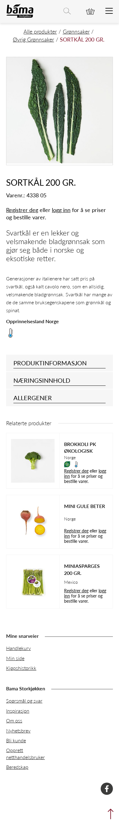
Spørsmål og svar (24, 700)
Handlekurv (18, 648)
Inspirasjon (17, 710)
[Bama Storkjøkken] (20, 16)
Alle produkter (40, 31)
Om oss (14, 720)
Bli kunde (16, 740)
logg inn (61, 210)
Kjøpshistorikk (21, 667)
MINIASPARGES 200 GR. (82, 569)
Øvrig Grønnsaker (33, 39)
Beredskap (17, 766)
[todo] (109, 11)
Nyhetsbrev (18, 730)
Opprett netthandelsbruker (25, 753)
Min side (15, 658)
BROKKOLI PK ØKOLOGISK (80, 447)
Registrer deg (22, 210)
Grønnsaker (76, 31)
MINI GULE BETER (84, 506)
